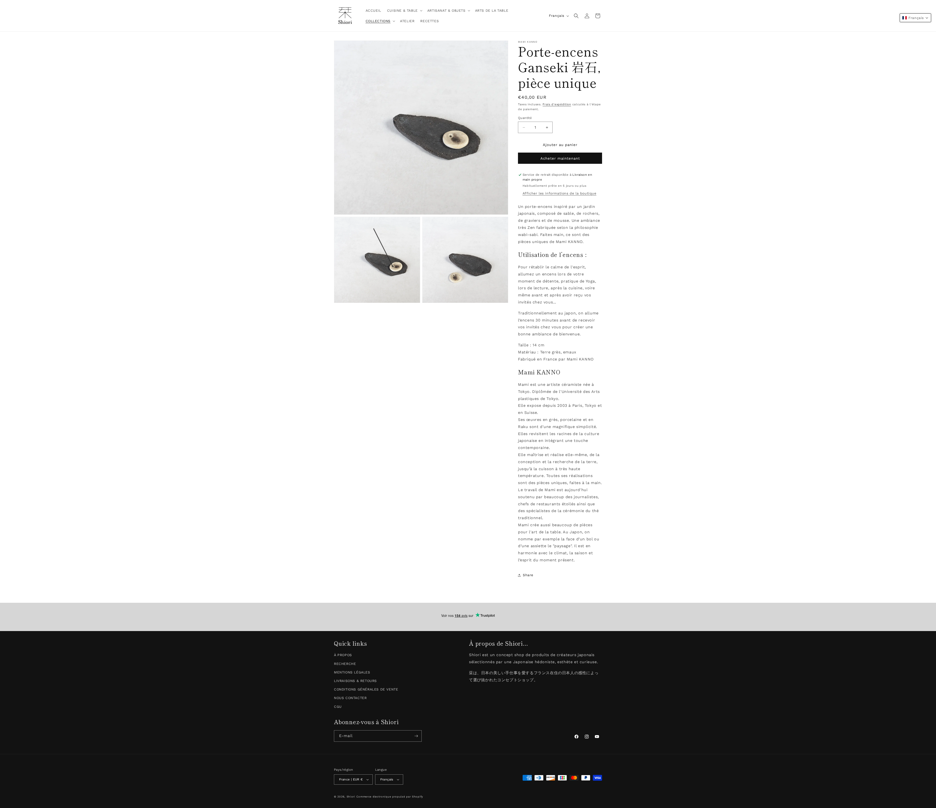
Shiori (351, 796)
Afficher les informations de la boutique (559, 193)
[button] (404, 10)
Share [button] (528, 575)
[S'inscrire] (416, 736)
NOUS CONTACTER (350, 698)
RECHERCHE (345, 664)
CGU (338, 707)
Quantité (525, 118)
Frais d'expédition (557, 104)
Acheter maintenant (560, 158)
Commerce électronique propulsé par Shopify (389, 796)
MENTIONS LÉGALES (352, 672)
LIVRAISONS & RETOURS (355, 681)
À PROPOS (343, 655)
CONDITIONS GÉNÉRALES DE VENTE (366, 689)
